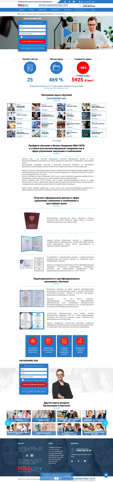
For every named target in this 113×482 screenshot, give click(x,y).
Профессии (42, 10)
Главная (22, 10)
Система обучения (55, 453)
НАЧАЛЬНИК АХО (60, 14)
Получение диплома (56, 457)
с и (33, 37)
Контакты (67, 10)
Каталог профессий (56, 451)
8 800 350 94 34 (89, 6)
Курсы (31, 10)
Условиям (66, 475)
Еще (59, 141)
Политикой (35, 37)
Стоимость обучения (56, 455)
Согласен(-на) (27, 37)
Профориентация (55, 459)
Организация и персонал (45, 14)
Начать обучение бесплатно (32, 41)
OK (56, 478)
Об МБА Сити (55, 10)
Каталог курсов (32, 14)
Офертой (41, 37)
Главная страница (55, 447)
